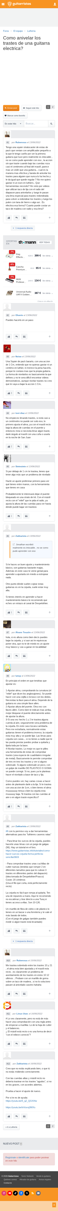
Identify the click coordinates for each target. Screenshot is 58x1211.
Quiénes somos (10, 1179)
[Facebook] (21, 1193)
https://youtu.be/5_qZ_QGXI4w (21, 1101)
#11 (8, 1014)
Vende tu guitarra (43, 1176)
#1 (8, 142)
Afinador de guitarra (27, 1179)
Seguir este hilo (32, 108)
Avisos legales (45, 1179)
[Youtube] (9, 1193)
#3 (8, 357)
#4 (8, 413)
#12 (8, 1064)
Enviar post (12, 108)
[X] (26, 1193)
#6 (8, 536)
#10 (8, 961)
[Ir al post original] (14, 544)
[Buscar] (51, 123)
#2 (8, 315)
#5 (8, 466)
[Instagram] (4, 1193)
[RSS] (32, 1193)
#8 (8, 676)
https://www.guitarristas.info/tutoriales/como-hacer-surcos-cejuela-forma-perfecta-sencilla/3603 (28, 853)
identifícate (23, 1157)
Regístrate (10, 1157)
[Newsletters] (38, 1193)
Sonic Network (27, 1176)
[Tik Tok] (15, 1193)
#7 (8, 632)
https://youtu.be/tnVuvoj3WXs (20, 1107)
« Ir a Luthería (11, 1127)
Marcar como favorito (16, 116)
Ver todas (44, 242)
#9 (8, 826)
